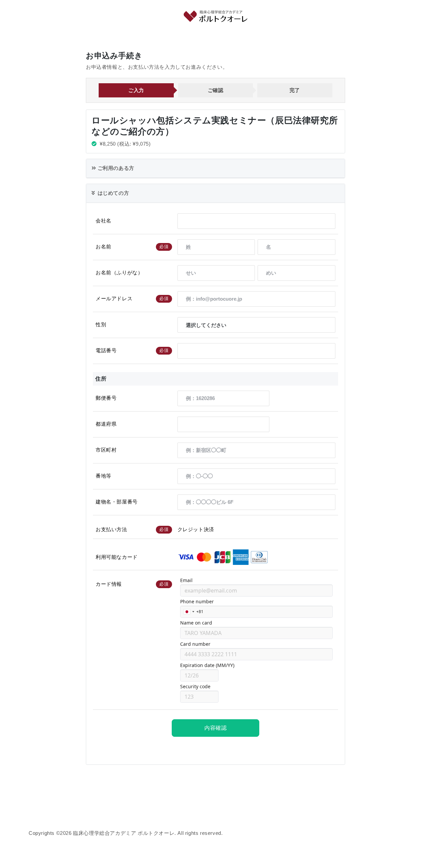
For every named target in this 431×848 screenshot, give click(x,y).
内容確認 (215, 728)
